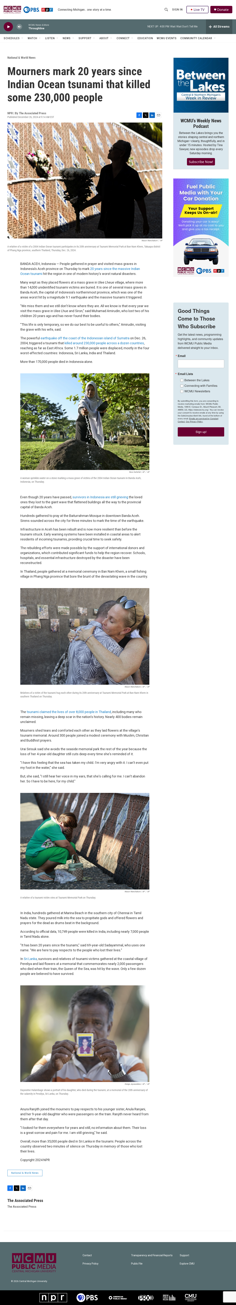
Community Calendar (196, 38)
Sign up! (201, 432)
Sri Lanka (30, 959)
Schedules (12, 38)
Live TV (199, 9)
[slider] (25, 27)
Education (145, 38)
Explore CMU (187, 1263)
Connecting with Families (200, 385)
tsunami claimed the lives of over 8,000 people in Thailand (69, 712)
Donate (223, 10)
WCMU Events (167, 38)
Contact (87, 1255)
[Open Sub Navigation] (22, 38)
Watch (32, 38)
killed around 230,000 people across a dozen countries (104, 343)
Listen (50, 38)
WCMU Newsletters (197, 391)
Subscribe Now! (201, 162)
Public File (137, 1263)
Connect (123, 38)
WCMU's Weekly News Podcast (201, 123)
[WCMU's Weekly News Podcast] (200, 85)
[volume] (19, 27)
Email (181, 355)
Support (85, 38)
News (67, 38)
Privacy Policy (90, 1263)
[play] (8, 27)
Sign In (177, 9)
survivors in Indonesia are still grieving (100, 497)
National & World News (21, 57)
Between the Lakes (196, 380)
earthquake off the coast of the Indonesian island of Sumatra (85, 338)
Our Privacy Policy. (194, 421)
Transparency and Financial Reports (152, 1255)
